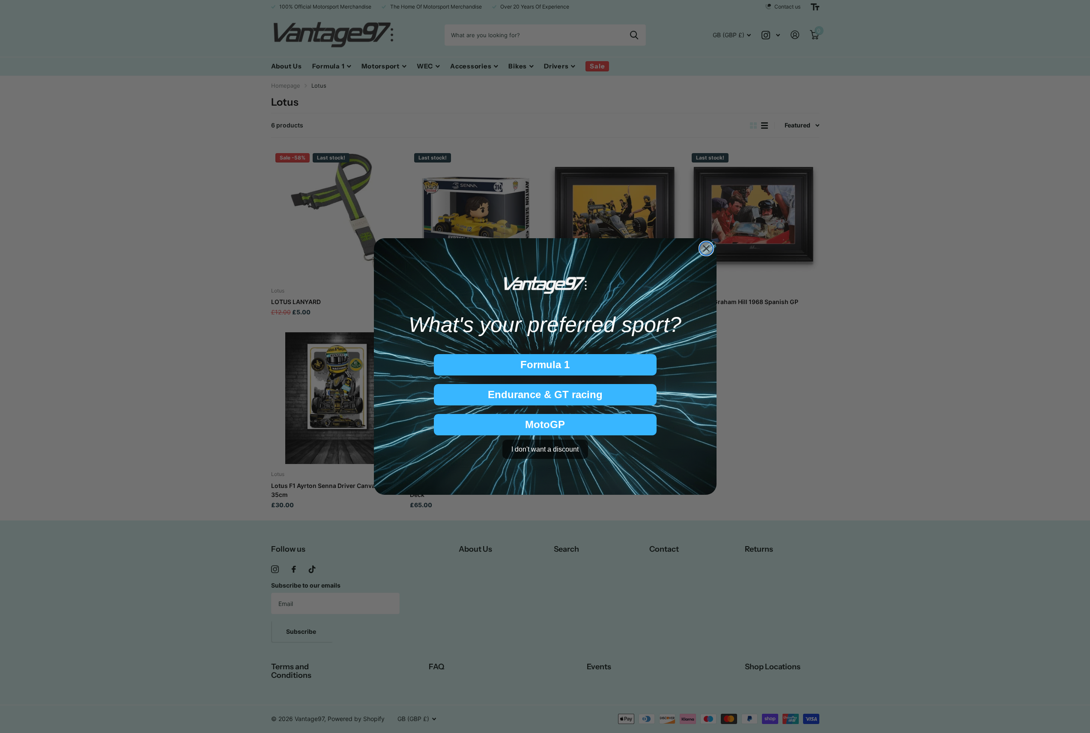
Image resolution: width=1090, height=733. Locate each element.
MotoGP (545, 424)
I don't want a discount (545, 449)
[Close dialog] (706, 248)
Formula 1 (545, 364)
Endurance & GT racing (545, 394)
